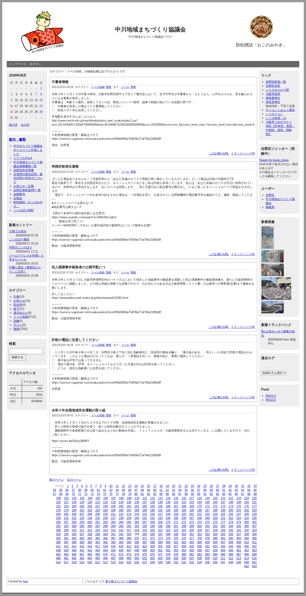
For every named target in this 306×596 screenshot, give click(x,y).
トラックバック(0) (243, 153)
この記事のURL (219, 153)
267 (144, 522)
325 (191, 530)
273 (191, 522)
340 (105, 534)
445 (113, 550)
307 (254, 526)
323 (176, 530)
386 (58, 542)
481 (191, 554)
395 (129, 542)
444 (105, 550)
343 (129, 534)
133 (113, 502)
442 (89, 550)
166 (168, 506)
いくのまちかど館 (277, 90)
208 (89, 514)
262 (105, 522)
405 (207, 542)
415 (82, 546)
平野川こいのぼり (20, 247)
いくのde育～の (276, 118)
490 (58, 558)
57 (198, 490)
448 (136, 550)
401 (176, 542)
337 (82, 534)
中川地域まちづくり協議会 (150, 29)
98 (248, 494)
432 (215, 546)
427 (176, 546)
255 (254, 518)
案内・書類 (17, 139)
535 (207, 562)
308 (58, 530)
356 (230, 534)
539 (238, 562)
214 (136, 514)
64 (242, 490)
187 (129, 510)
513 (238, 558)
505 (176, 558)
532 (183, 562)
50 (154, 490)
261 (97, 522)
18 (161, 486)
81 (142, 494)
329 (223, 530)
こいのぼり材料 (23, 210)
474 (136, 554)
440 (74, 550)
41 (98, 490)
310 (74, 530)
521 (97, 562)
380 (215, 538)
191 (160, 510)
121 (223, 498)
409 (238, 542)
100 (58, 498)
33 (255, 486)
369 (129, 538)
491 (66, 558)
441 (82, 550)
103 (82, 498)
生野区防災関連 (23, 170)
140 (168, 502)
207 (82, 514)
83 (154, 494)
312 (89, 530)
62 (230, 490)
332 (246, 530)
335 (66, 534)
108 (121, 498)
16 (148, 486)
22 (186, 486)
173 (223, 506)
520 (89, 562)
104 (90, 498)
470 (105, 554)
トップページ (17, 64)
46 (129, 490)
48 (142, 490)
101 (66, 498)
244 (168, 518)
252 (230, 518)
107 (113, 498)
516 (58, 562)
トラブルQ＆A (22, 158)
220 (183, 514)
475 (144, 554)
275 (207, 522)
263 (113, 522)
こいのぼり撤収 (19, 239)
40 (92, 490)
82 (148, 494)
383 (238, 538)
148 (230, 502)
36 (67, 490)
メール (125, 87)
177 (254, 506)
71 (79, 494)
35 (60, 490)
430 (199, 546)
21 (179, 486)
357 (238, 534)
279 (238, 522)
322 (168, 530)
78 (123, 494)
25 (205, 486)
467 (82, 554)
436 (246, 546)
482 (199, 554)
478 (168, 554)
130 (89, 502)
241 (144, 518)
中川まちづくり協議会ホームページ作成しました (28, 150)
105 (97, 498)
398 (152, 542)
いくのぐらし (274, 114)
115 (176, 498)
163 (144, 506)
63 (236, 490)
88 (186, 494)
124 (246, 498)
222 (199, 514)
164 (152, 506)
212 (121, 514)
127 (66, 502)
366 (105, 538)
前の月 (13, 125)
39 (85, 490)
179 (66, 510)
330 (230, 530)
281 (254, 522)
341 (113, 534)
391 (97, 542)
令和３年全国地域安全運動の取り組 (79, 410)
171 (207, 506)
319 (144, 530)
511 (223, 558)
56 (192, 490)
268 (152, 522)
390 (89, 542)
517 (66, 562)
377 (191, 538)
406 (215, 542)
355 (223, 534)
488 (246, 554)
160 (121, 506)
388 (74, 542)
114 (168, 498)
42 (104, 490)
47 (136, 490)
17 (154, 486)
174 (230, 506)
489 (254, 554)
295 (160, 526)
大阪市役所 (273, 94)
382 (230, 538)
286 (89, 526)
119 (207, 498)
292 (136, 526)
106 (105, 498)
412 (58, 546)
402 (183, 542)
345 (144, 534)
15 (142, 486)
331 (238, 530)
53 (173, 490)
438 (58, 550)
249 (207, 518)
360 (58, 538)
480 (183, 554)
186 (121, 510)
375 (176, 538)
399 (160, 542)
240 (136, 518)
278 (230, 522)
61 (223, 490)
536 (215, 562)
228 (246, 514)
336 (74, 534)
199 (223, 510)
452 (168, 550)
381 (223, 538)
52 (167, 490)
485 (223, 554)
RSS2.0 (271, 400)
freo (25, 581)
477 (160, 554)
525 (129, 562)
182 (89, 510)
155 (82, 506)
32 (248, 486)
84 (161, 494)
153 (66, 506)
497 (113, 558)
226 (230, 514)
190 (152, 510)
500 (136, 558)
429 (191, 546)
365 (97, 538)
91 (205, 494)
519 (82, 562)
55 (186, 490)
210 (105, 514)
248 (199, 518)
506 (183, 558)
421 (129, 546)
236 (105, 518)
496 (105, 558)
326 (199, 530)
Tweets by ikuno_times (274, 160)
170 (199, 506)
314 (105, 530)
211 (113, 514)
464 (58, 554)
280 (246, 522)
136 (136, 502)
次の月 (25, 125)
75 (104, 494)
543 (254, 566)
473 (129, 554)
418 (105, 546)
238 (121, 518)
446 (121, 550)
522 (105, 562)
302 (215, 526)
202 (246, 510)
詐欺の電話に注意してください (75, 340)
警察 (16, 329)
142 (183, 502)
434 (230, 546)
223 (207, 514)
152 (58, 506)
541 (254, 562)
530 (168, 562)
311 (82, 530)
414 (74, 546)
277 (223, 522)
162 (136, 506)
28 (223, 486)
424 (152, 546)
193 (176, 510)
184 (105, 510)
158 (105, 506)
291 (129, 526)
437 (254, 546)
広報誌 (17, 198)
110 (137, 498)
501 (144, 558)
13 (129, 486)
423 (144, 546)
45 (123, 490)
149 (238, 502)
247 (191, 518)
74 (98, 494)
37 (73, 490)
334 (58, 534)
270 (168, 522)
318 (136, 530)
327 (207, 530)
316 (121, 530)
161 (129, 506)
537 (223, 562)
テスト (17, 325)
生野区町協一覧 (276, 81)
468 (89, 554)
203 (254, 510)
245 (176, 518)
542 (246, 566)
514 (246, 558)
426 (168, 546)
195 (191, 510)
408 (230, 542)
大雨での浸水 (17, 231)
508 (199, 558)
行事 (16, 296)
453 (176, 550)
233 (82, 518)
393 (113, 542)
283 (66, 526)
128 (74, 502)
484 (215, 554)
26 (211, 486)
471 (113, 554)
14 (136, 486)
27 (217, 486)
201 (238, 510)
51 (161, 490)
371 (144, 538)
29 (230, 486)
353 (207, 534)
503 (160, 558)
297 (176, 526)
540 (246, 562)
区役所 (17, 304)
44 (117, 490)
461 (238, 550)
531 (176, 562)
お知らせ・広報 (23, 186)
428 (183, 546)
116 (183, 498)
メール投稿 (20, 317)
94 (223, 494)
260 (89, 522)
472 (121, 554)
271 (176, 522)
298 (183, 526)
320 (152, 530)
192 (168, 510)
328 (215, 530)
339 (97, 534)
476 (152, 554)
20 (173, 486)
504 (168, 558)
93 (217, 494)
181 (82, 510)
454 (183, 550)
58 (205, 490)
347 (160, 534)
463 (254, 550)
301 (207, 526)
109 (129, 498)
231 (66, 518)
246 (183, 518)
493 (82, 558)
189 (144, 510)
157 (97, 506)
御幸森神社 (273, 98)
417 (97, 546)
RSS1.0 (271, 395)
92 (211, 494)
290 (121, 526)
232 (74, 518)
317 (129, 530)
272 (183, 522)
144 (199, 502)
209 (97, 514)
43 (110, 490)
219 (176, 514)
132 (105, 502)
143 (191, 502)
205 (66, 514)
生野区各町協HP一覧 (27, 190)
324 (183, 530)
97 (242, 494)
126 (58, 502)
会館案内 (19, 194)
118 (199, 498)
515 (254, 558)
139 (160, 502)
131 (97, 502)
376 (183, 538)
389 (82, 542)
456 (199, 550)
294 (152, 526)
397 (144, 542)
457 (207, 550)
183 (97, 510)
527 (144, 562)
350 (183, 534)
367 (113, 538)
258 (74, 522)
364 (89, 538)
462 (246, 550)
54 (179, 490)
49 (148, 490)
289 (113, 526)
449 (144, 550)
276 (215, 522)
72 (85, 494)
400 (168, 542)
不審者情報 (60, 82)
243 (160, 518)
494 (89, 558)
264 (121, 522)
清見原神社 (273, 102)
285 (82, 526)
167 (176, 506)
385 (254, 538)
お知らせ (19, 300)
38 (79, 490)
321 (160, 530)
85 (167, 494)
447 (129, 550)
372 (152, 538)
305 (238, 526)
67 (54, 494)
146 (215, 502)
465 (66, 554)
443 (97, 550)
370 (136, 538)
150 (246, 502)
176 (246, 506)
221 (191, 514)
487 (238, 554)
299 (191, 526)
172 (215, 506)
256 (58, 522)
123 (238, 498)
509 (207, 558)
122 (230, 498)
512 (230, 558)
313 (97, 530)
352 (199, 534)
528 (152, 562)
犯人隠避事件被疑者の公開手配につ (79, 267)
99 (255, 494)
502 (152, 558)
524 (121, 562)
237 (113, 518)
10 (110, 486)
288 (105, 526)
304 (230, 526)
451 (160, 550)
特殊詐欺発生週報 (65, 166)
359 (254, 534)
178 (58, 510)
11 (117, 486)
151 (254, 502)
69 (67, 494)
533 (191, 562)
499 (129, 558)
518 (74, 562)
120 (215, 498)
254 (246, 518)
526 (136, 562)
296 (168, 526)
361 (66, 538)
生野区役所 (273, 85)
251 (223, 518)
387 (66, 542)
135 (129, 502)
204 (58, 514)
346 (152, 534)
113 (160, 498)
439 (66, 550)
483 (207, 554)
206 (74, 514)
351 (191, 534)
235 (97, 518)
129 (82, 502)
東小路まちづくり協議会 (121, 581)
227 (238, 514)
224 (215, 514)
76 (110, 494)
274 (199, 522)
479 (176, 554)
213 (129, 514)
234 (89, 518)
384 (246, 538)
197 (207, 510)
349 (176, 534)
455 (191, 550)
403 (191, 542)
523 (113, 562)
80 (136, 494)
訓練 (16, 321)
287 (97, 526)
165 (160, 506)
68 (60, 494)
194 (183, 510)
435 (238, 546)
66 (255, 490)
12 (123, 486)
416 (89, 546)
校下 (16, 308)
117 (191, 498)
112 (152, 498)
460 (230, 550)
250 (215, 518)
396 (136, 542)
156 (89, 506)
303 (223, 526)
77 (117, 494)
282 (58, 526)
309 (66, 530)
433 (223, 546)
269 (160, 522)
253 (238, 518)
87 (179, 494)
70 (73, 494)
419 (113, 546)
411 (254, 542)
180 (74, 510)
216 (152, 514)
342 (121, 534)
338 (89, 534)
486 (230, 554)
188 (136, 510)
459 (223, 550)
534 (199, 562)
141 (176, 502)
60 (217, 490)
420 (121, 546)
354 (215, 534)
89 (192, 494)
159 (113, 506)
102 (74, 498)
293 (144, 526)
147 (223, 502)
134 (121, 502)
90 (198, 494)
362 (74, 538)
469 (97, 554)
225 (223, 514)
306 (246, 526)
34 (54, 490)
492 (74, 558)
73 (92, 494)
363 (82, 538)
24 (198, 486)
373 (160, 538)
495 (97, 558)
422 (136, 546)
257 (66, 522)
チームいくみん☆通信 (280, 110)
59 (211, 490)
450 (152, 550)
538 (230, 562)
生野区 (270, 195)
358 (246, 534)
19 (167, 486)
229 (254, 514)
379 (207, 538)
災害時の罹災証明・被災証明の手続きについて (28, 178)
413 (66, 546)
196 (199, 510)
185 (113, 510)
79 (129, 494)
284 (74, 526)
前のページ (56, 479)
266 (136, 522)
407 (223, 542)
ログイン (35, 64)
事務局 (270, 207)
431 (207, 546)
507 (191, 558)
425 (160, 546)
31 (242, 486)
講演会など (20, 312)
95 (230, 494)
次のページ (74, 479)
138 (152, 502)
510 (215, 558)
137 (144, 502)
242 (152, 518)
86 (173, 494)
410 (246, 542)
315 (113, 530)
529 (160, 562)
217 (160, 514)
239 (129, 518)
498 (121, 558)
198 (215, 510)
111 (144, 498)
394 (121, 542)
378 (199, 538)
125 (254, 498)
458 (215, 550)
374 (168, 538)
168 (183, 506)
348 (168, 534)
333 (254, 530)
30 (236, 486)
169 (191, 506)
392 (105, 542)
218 (168, 514)
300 (199, 526)
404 (199, 542)
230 (58, 518)
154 (74, 506)
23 (192, 486)
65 (248, 490)
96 (236, 494)
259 (82, 522)
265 (129, 522)
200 (230, 510)
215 (144, 514)
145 (207, 502)
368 (121, 538)
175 (238, 506)
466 (74, 554)
